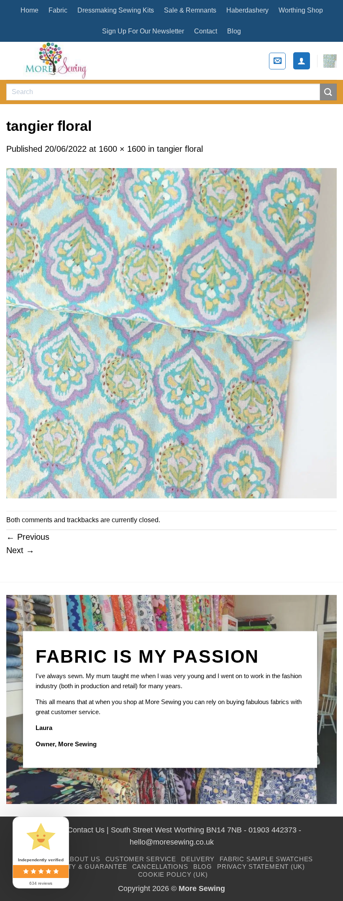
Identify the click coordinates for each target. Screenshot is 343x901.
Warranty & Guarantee (82, 866)
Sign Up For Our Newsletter (143, 31)
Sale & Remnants (190, 10)
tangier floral (180, 148)
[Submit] (328, 92)
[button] (277, 61)
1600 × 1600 (122, 148)
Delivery (198, 859)
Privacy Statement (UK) (261, 866)
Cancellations (160, 866)
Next (20, 550)
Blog (234, 31)
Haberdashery (247, 10)
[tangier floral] (171, 332)
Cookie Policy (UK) (173, 874)
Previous (27, 536)
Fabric (58, 10)
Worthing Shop (301, 10)
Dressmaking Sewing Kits (115, 10)
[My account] (301, 60)
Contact (205, 31)
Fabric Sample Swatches (266, 859)
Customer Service (140, 859)
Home (29, 10)
